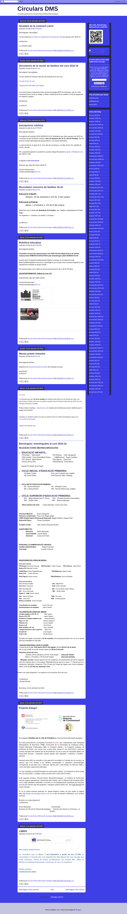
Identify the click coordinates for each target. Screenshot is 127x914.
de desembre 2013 (95, 316)
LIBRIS (23, 831)
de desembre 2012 (95, 348)
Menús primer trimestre (32, 353)
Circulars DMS (37, 8)
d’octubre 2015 (93, 256)
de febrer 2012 (93, 376)
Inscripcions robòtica (31, 125)
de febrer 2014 (93, 310)
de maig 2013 (93, 332)
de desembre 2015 (95, 250)
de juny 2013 (93, 329)
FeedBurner (103, 86)
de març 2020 (93, 115)
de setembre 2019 (95, 134)
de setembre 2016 (95, 228)
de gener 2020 (93, 121)
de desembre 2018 (95, 156)
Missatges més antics (75, 889)
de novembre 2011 (95, 385)
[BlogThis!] (22, 54)
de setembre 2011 (94, 392)
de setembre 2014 (95, 294)
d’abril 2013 (92, 335)
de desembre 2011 (95, 382)
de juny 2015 (93, 266)
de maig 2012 (93, 367)
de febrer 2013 (93, 341)
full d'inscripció (33, 161)
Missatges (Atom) (57, 897)
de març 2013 (93, 338)
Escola (37, 68)
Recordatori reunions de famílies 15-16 (41, 187)
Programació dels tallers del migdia (31, 85)
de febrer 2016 (93, 244)
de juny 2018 (93, 168)
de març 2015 (93, 275)
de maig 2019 (93, 140)
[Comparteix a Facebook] (26, 54)
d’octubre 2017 (93, 194)
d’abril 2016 (92, 238)
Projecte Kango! (28, 708)
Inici (52, 889)
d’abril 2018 (92, 175)
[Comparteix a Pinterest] (27, 54)
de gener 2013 (93, 345)
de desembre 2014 (95, 285)
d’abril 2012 (92, 370)
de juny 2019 (93, 137)
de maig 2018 (93, 172)
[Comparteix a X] (24, 54)
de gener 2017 (93, 216)
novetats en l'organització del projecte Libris (47, 37)
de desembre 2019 (95, 124)
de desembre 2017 (95, 187)
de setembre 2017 (95, 197)
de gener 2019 (93, 153)
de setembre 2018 (95, 165)
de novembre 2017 (95, 190)
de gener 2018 (93, 184)
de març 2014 (93, 307)
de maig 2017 (93, 203)
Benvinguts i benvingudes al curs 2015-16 (42, 443)
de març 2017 (93, 209)
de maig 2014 (93, 301)
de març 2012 (93, 373)
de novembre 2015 (95, 253)
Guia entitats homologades (27, 419)
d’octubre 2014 (93, 291)
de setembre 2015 (95, 260)
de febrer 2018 (93, 181)
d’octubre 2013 (93, 323)
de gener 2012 (93, 379)
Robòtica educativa (30, 242)
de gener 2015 (93, 282)
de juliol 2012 (93, 360)
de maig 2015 (93, 269)
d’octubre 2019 (93, 131)
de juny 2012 (93, 363)
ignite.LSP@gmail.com (75, 152)
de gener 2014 (93, 313)
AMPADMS (92, 101)
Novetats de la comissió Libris (36, 26)
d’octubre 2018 (93, 162)
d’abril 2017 (92, 206)
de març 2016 (93, 241)
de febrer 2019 (93, 150)
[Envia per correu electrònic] (20, 54)
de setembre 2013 (95, 326)
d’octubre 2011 (93, 389)
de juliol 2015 (93, 263)
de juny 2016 (93, 231)
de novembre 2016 (95, 222)
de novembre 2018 (95, 159)
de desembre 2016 (95, 219)
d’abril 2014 (92, 304)
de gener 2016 (93, 247)
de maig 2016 (93, 234)
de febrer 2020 (93, 118)
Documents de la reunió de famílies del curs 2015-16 (48, 65)
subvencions (41, 408)
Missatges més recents (29, 889)
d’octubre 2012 (93, 354)
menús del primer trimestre (38, 367)
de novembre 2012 (95, 351)
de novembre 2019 (95, 128)
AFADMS (38, 28)
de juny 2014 (93, 297)
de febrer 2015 (93, 279)
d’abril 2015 (92, 272)
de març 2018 (93, 178)
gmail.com (36, 172)
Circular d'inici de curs (27, 81)
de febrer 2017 (93, 212)
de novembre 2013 (95, 319)
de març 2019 (93, 146)
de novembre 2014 (95, 288)
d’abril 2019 (92, 143)
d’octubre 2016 (93, 225)
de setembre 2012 (95, 357)
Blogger (78, 910)
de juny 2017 (93, 200)
